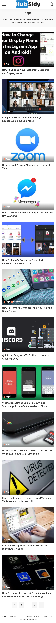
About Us (22, 619)
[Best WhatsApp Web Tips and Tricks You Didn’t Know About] (28, 525)
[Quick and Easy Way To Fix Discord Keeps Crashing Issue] (28, 334)
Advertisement (32, 619)
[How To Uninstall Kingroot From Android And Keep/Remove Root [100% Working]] (28, 572)
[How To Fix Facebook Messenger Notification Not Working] (28, 192)
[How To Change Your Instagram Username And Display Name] (28, 49)
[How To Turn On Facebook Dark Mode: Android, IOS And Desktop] (28, 239)
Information (18, 302)
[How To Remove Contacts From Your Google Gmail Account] (28, 287)
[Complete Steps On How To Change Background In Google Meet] (28, 96)
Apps (8, 64)
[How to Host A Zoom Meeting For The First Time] (28, 144)
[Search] (51, 4)
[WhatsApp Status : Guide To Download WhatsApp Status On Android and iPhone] (28, 382)
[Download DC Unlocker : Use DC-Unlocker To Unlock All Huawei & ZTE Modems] (28, 429)
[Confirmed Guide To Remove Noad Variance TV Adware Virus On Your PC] (28, 477)
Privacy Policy (48, 616)
